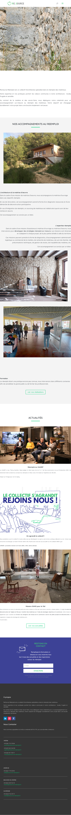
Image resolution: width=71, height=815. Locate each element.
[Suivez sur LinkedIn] (5, 718)
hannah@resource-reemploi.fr (12, 784)
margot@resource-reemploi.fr (13, 754)
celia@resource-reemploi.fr (12, 772)
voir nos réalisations (36, 392)
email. (43, 675)
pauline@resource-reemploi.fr (12, 745)
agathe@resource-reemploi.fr (12, 750)
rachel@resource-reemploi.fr (12, 795)
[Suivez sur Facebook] (13, 718)
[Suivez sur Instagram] (9, 718)
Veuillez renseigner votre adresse (33, 675)
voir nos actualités (35, 626)
